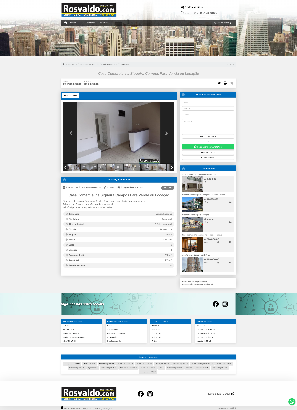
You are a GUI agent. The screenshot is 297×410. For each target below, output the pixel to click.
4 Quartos (156, 337)
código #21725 (220, 368)
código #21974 (180, 364)
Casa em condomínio (116, 333)
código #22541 (109, 368)
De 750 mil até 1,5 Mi (205, 337)
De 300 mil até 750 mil (206, 333)
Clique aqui (187, 284)
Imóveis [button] (73, 22)
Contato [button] (102, 22)
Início (67, 64)
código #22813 (144, 364)
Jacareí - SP (94, 64)
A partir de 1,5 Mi (204, 341)
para (162, 364)
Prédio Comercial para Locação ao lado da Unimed (203, 195)
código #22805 (148, 368)
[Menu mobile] (65, 23)
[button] (71, 133)
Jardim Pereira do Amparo (73, 337)
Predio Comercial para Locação (195, 215)
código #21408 (72, 364)
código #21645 (76, 368)
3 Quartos (156, 333)
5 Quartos (156, 341)
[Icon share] (216, 304)
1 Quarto (155, 326)
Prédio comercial (108, 64)
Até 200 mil (201, 326)
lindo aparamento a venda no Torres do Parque (202, 235)
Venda (74, 64)
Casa (109, 326)
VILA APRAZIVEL (69, 341)
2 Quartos (156, 329)
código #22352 (148, 372)
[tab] (70, 95)
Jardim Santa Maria (71, 333)
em (202, 364)
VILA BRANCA (68, 329)
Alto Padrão (112, 337)
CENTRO (66, 326)
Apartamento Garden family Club (196, 255)
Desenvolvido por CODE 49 (226, 408)
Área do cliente (223, 23)
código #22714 (174, 368)
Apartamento (112, 329)
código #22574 (224, 364)
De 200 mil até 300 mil (206, 329)
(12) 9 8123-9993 (206, 12)
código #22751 (106, 364)
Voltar (231, 64)
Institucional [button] (87, 22)
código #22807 (125, 364)
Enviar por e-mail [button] (209, 136)
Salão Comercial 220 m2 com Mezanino (199, 174)
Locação (82, 64)
